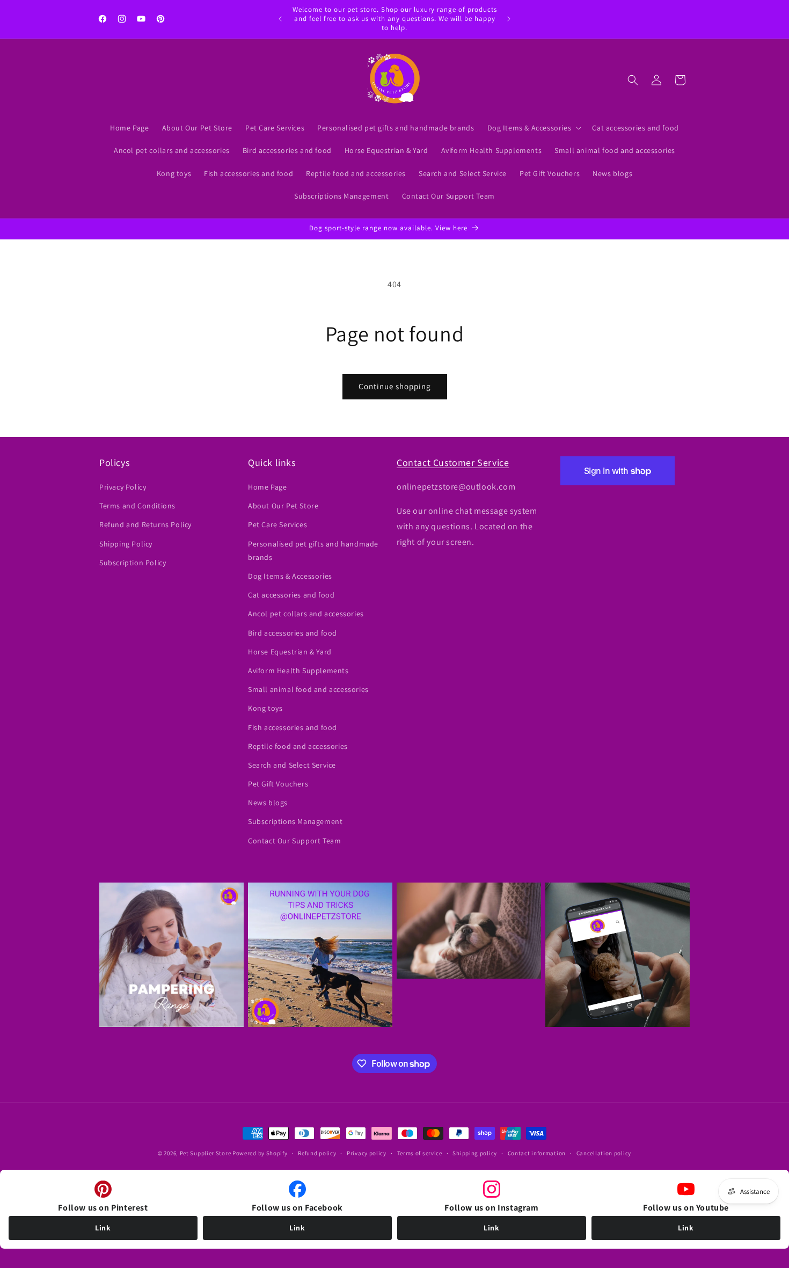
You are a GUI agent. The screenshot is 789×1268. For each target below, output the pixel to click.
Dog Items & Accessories (290, 576)
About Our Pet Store (283, 506)
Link (103, 1228)
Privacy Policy (122, 487)
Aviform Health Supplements (298, 670)
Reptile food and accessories (298, 746)
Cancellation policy (603, 1153)
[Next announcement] (509, 19)
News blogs (268, 803)
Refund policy (317, 1153)
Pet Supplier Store (205, 1153)
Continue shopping (395, 386)
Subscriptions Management (295, 822)
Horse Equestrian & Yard (290, 652)
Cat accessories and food (291, 595)
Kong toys (265, 708)
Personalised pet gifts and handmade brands (313, 550)
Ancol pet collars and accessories (306, 614)
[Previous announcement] (280, 19)
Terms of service (419, 1153)
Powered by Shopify (260, 1153)
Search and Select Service (292, 765)
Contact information (537, 1153)
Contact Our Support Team (294, 841)
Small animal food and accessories (308, 690)
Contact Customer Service (453, 462)
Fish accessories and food (292, 727)
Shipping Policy (125, 544)
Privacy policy (366, 1153)
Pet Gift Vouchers (278, 784)
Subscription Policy (132, 562)
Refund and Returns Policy (145, 525)
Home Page (267, 487)
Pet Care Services (277, 525)
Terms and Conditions (137, 506)
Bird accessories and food (292, 633)
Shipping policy (474, 1153)
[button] (533, 127)
